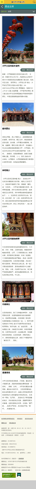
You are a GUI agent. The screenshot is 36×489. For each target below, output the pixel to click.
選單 (2, 2)
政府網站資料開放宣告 (8, 418)
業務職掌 (21, 458)
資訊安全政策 (29, 418)
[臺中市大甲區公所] (18, 2)
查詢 (34, 2)
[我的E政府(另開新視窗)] (19, 475)
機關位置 (4, 423)
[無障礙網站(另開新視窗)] (9, 475)
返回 (2, 6)
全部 (9, 11)
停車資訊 (19, 418)
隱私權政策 (12, 423)
